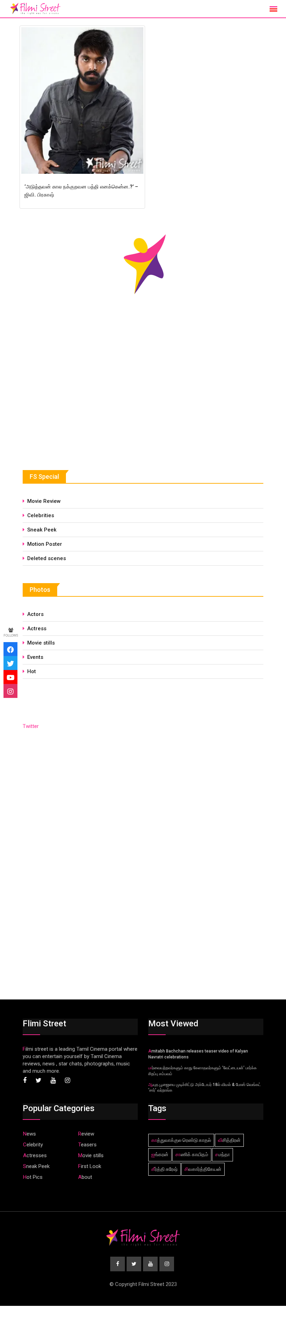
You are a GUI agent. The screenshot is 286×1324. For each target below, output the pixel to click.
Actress (36, 628)
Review (86, 1134)
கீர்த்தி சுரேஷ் (164, 1169)
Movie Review (44, 501)
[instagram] (10, 691)
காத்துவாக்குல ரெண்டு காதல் (181, 1140)
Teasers (87, 1144)
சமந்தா (222, 1154)
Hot (31, 671)
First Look (89, 1166)
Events (35, 657)
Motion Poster (44, 544)
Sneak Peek (42, 530)
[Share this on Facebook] (10, 649)
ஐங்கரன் (159, 1154)
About (85, 1177)
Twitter (31, 726)
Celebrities (40, 515)
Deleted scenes (46, 558)
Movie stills (41, 643)
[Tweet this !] (10, 663)
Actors (35, 614)
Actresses (35, 1155)
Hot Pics (33, 1177)
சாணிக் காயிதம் (191, 1154)
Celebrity (33, 1144)
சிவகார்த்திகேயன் (203, 1169)
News (29, 1134)
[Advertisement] (75, 399)
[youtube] (10, 677)
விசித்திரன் (229, 1140)
